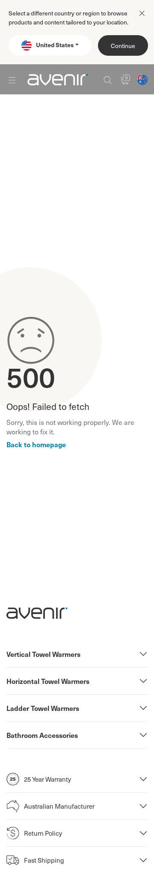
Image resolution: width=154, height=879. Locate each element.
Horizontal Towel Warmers (47, 681)
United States (55, 44)
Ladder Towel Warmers (42, 708)
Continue (123, 45)
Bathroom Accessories (42, 735)
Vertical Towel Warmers (43, 654)
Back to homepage (36, 444)
